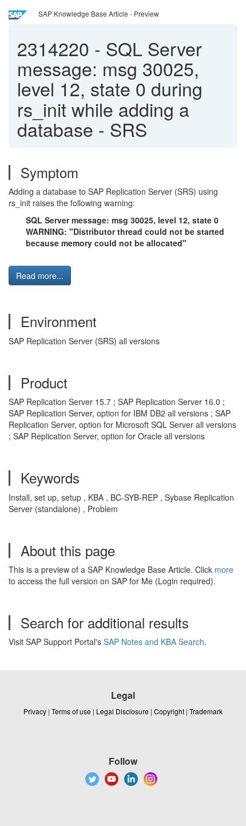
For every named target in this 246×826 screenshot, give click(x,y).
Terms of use (71, 711)
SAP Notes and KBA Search (154, 641)
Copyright (169, 711)
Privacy (34, 711)
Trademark (206, 711)
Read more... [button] (40, 275)
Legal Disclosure (122, 711)
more (224, 569)
